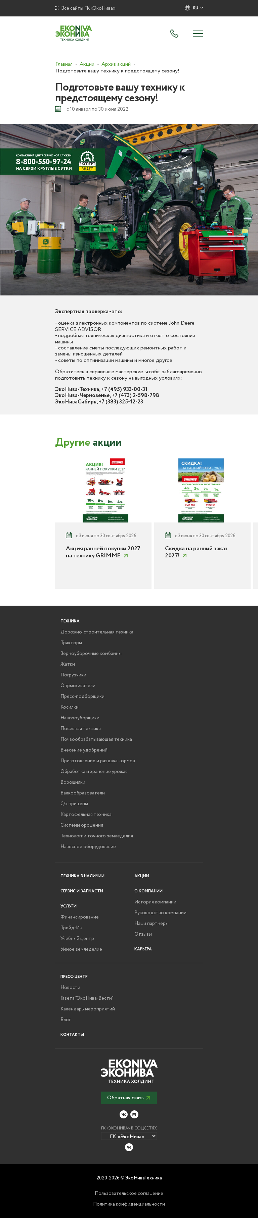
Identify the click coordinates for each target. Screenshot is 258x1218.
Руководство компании (160, 912)
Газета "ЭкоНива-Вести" (87, 998)
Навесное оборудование (88, 846)
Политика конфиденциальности (129, 1204)
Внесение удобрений (84, 750)
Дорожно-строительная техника (96, 632)
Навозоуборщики (79, 718)
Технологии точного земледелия (96, 836)
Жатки (67, 664)
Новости (70, 987)
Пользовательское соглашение (129, 1193)
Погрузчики (73, 675)
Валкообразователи (82, 793)
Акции (141, 876)
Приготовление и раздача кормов (97, 761)
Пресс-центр (74, 977)
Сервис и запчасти (81, 891)
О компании (148, 891)
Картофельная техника (86, 814)
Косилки (69, 707)
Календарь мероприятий (87, 1009)
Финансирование (79, 917)
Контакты (72, 1035)
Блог (65, 1019)
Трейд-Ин (71, 928)
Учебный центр (77, 938)
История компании (155, 902)
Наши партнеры (151, 923)
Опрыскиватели (77, 685)
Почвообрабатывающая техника (96, 739)
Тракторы (71, 643)
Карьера (143, 949)
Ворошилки (72, 782)
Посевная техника (80, 728)
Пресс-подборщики (82, 696)
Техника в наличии (82, 876)
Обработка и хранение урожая (94, 771)
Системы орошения (81, 825)
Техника (70, 621)
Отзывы (143, 934)
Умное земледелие (81, 949)
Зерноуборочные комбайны (91, 653)
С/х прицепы (74, 803)
